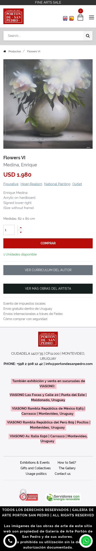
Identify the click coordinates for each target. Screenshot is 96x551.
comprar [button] (48, 243)
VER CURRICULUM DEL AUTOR (48, 270)
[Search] (87, 35)
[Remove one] (20, 232)
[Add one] (20, 227)
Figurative (11, 184)
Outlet (77, 184)
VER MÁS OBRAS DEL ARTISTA (48, 288)
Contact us (63, 474)
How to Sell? (67, 462)
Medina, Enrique (20, 165)
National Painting (57, 184)
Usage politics (36, 474)
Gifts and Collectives (36, 468)
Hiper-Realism (31, 184)
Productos (14, 51)
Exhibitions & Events (35, 462)
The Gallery (67, 468)
